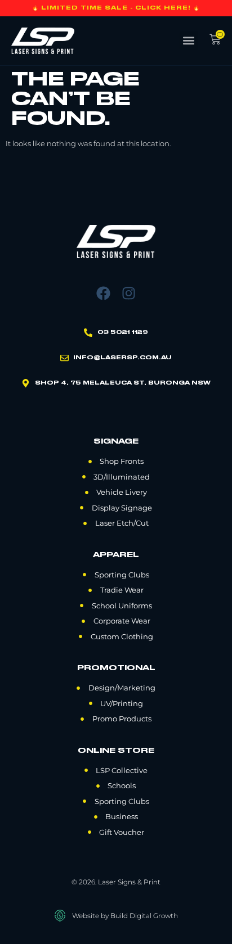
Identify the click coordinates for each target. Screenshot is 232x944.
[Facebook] (103, 293)
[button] (189, 40)
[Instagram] (129, 293)
